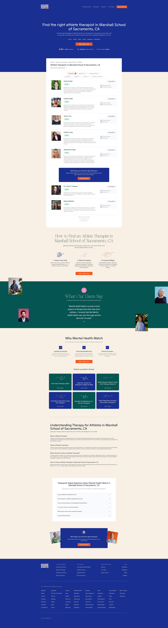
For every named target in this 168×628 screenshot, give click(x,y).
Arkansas (43, 599)
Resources (103, 6)
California (57, 62)
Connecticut (44, 607)
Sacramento (64, 62)
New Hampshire (89, 593)
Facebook (124, 567)
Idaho (52, 604)
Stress (79, 39)
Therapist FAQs (81, 572)
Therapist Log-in (81, 570)
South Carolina (101, 607)
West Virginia (123, 590)
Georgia (53, 599)
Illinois (53, 607)
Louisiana (67, 602)
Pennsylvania (101, 599)
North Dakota (89, 607)
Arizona (43, 596)
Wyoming (122, 596)
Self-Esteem (97, 39)
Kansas (67, 596)
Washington (112, 607)
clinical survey (58, 466)
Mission (103, 567)
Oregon (100, 596)
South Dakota (112, 590)
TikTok (125, 572)
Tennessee (111, 593)
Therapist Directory (61, 572)
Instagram (124, 570)
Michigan (76, 593)
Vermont (111, 602)
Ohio (99, 590)
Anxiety (75, 39)
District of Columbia (56, 593)
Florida (53, 596)
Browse (52, 62)
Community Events (86, 6)
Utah (110, 599)
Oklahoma (100, 593)
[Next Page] (87, 220)
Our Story (103, 570)
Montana (76, 604)
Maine (67, 604)
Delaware (53, 590)
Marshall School (72, 62)
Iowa (66, 593)
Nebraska (76, 607)
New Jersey (88, 596)
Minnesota (77, 596)
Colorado (43, 604)
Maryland (67, 607)
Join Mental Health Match (84, 567)
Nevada (87, 590)
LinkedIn (125, 575)
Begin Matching (122, 7)
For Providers (111, 6)
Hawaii (53, 602)
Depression (90, 39)
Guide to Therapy (60, 570)
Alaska (42, 593)
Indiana (67, 590)
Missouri (76, 602)
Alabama (43, 590)
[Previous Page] (80, 220)
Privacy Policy (105, 572)
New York (87, 602)
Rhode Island (101, 604)
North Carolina (89, 604)
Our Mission (96, 6)
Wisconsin (122, 593)
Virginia (111, 604)
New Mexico (88, 599)
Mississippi (77, 599)
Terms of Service (60, 575)
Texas (110, 596)
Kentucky (67, 599)
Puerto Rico (101, 602)
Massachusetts (78, 590)
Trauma (84, 39)
